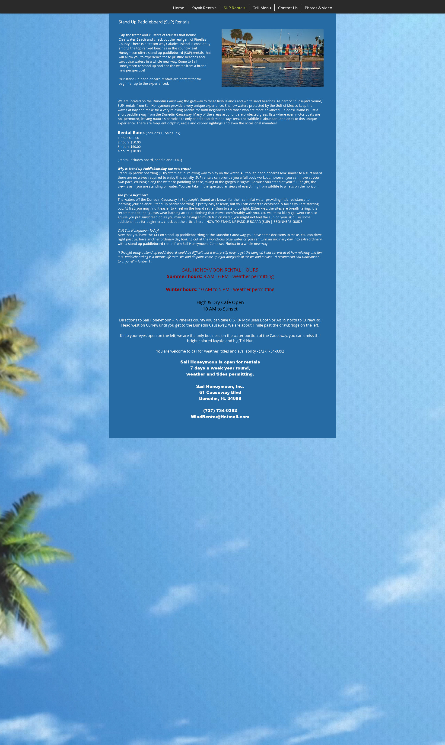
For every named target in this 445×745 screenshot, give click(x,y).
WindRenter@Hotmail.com (220, 417)
